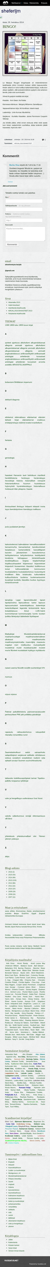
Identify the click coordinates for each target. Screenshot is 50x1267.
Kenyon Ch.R (30, 1001)
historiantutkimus (12, 483)
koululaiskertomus (26, 572)
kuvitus (33, 580)
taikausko (9, 778)
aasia (7, 911)
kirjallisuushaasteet (23, 143)
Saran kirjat (12, 1248)
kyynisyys (41, 580)
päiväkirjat (36, 714)
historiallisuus (39, 486)
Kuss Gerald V (38, 1133)
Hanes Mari (39, 997)
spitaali (8, 760)
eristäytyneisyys (11, 423)
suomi (7, 948)
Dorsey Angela (31, 989)
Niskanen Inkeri (37, 1085)
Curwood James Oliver (27, 987)
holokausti (9, 489)
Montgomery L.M (14, 1173)
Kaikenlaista (12, 1242)
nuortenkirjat (36, 668)
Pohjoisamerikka (39, 937)
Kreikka (8, 935)
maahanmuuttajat (12, 637)
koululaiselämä (11, 572)
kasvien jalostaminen (16, 553)
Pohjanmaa (28, 937)
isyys (7, 509)
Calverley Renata (37, 975)
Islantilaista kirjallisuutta (17, 308)
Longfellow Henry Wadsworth (20, 1006)
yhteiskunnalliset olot (26, 836)
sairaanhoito (40, 752)
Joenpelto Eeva (31, 1061)
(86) (11, 883)
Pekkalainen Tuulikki (34, 1092)
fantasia (8, 440)
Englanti (42, 913)
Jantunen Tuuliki (17, 1061)
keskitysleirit (40, 555)
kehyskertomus (26, 555)
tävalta (7, 927)
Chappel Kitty (18, 980)
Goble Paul (33, 994)
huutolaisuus (39, 483)
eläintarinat (32, 417)
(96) (11, 877)
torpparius (16, 781)
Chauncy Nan (30, 980)
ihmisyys (20, 506)
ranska (12, 946)
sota (43, 758)
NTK (43, 668)
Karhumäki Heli (11, 1066)
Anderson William (12, 966)
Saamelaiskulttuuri (13, 752)
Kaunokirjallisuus (14, 1168)
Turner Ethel (24, 1030)
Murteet (14, 650)
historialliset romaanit (35, 481)
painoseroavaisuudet (36, 712)
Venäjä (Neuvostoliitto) (33, 948)
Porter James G (11, 1018)
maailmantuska (38, 639)
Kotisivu (17, 215)
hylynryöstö (10, 486)
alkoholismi (25, 343)
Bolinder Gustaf (38, 970)
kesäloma (9, 558)
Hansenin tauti (20, 475)
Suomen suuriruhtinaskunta (29, 760)
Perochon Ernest (11, 1016)
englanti (11, 1184)
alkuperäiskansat (38, 343)
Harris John (9, 999)
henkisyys (25, 478)
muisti (20, 648)
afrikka (12, 911)
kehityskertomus (12, 555)
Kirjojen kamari (13, 1245)
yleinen (8, 839)
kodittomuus (40, 566)
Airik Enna (10, 963)
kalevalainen (23, 544)
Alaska (29, 911)
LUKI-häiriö (40, 611)
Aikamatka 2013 (14, 302)
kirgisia (26, 561)
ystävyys (15, 839)
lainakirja (9, 600)
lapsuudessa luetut (27, 603)
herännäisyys (39, 478)
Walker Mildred (38, 1032)
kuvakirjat (9, 580)
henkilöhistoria (11, 478)
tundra (17, 948)
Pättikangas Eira (11, 1097)
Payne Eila (18, 1092)
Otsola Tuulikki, (29, 1090)
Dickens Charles (18, 989)
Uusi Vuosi (38, 798)
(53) (11, 875)
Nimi (7, 197)
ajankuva (16, 343)
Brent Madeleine (37, 973)
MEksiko (42, 935)
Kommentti (9, 225)
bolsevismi (9, 382)
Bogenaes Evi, (39, 1122)
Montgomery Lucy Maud (20, 1011)
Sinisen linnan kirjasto (16, 1251)
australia (8, 913)
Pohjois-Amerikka (14, 1179)
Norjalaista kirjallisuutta (16, 314)
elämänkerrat (28, 420)
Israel (39, 924)
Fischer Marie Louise (30, 992)
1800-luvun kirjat (26, 325)
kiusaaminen (20, 566)
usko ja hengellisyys (13, 798)
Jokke (10, 1240)
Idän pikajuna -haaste (23, 489)
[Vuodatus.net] (11, 1260)
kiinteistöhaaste (38, 558)
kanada (24, 927)
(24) (11, 894)
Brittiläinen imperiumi (23, 382)
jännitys (22, 527)
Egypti (34, 913)
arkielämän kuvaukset (32, 356)
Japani (13, 927)
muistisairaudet (30, 648)
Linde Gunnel (27, 1136)
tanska (12, 948)
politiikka (28, 714)
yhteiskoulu (10, 836)
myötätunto (40, 650)
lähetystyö (15, 616)
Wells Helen (20, 1035)
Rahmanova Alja (26, 1018)
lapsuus (42, 603)
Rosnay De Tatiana (22, 1023)
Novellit (20, 668)
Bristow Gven (24, 975)
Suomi (42, 946)
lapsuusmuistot (11, 605)
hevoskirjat (9, 481)
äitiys (7, 856)
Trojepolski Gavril (11, 1030)
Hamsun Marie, (15, 1131)
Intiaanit (28, 506)
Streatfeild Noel (38, 1027)
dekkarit (8, 400)
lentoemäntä (34, 608)
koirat (7, 569)
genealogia (9, 458)
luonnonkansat (11, 614)
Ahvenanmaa (21, 911)
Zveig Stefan (29, 1039)
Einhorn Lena (16, 992)
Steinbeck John (15, 1027)
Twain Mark (34, 1030)
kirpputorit (9, 566)
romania (19, 946)
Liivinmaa (28, 935)
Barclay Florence (25, 968)
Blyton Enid (26, 970)
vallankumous (18, 816)
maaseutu (41, 642)
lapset (42, 600)
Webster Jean (10, 1035)
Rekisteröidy (34, 3)
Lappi (18, 600)
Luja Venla (28, 1080)
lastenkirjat (40, 605)
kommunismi (39, 569)
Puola (7, 946)
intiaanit (36, 506)
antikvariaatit (39, 354)
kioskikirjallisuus (11, 561)
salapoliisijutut (11, 755)
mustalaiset (22, 650)
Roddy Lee (9, 1023)
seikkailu (30, 755)
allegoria (8, 345)
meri (16, 645)
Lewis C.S (36, 1004)
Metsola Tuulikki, (36, 1083)
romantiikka (18, 735)
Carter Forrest (20, 978)
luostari (42, 614)
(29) (11, 891)
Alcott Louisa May (38, 963)
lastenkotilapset (11, 608)
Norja (17, 937)
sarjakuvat (22, 755)
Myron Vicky (35, 1011)
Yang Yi (15, 1039)
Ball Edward (38, 966)
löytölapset (34, 616)
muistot (42, 648)
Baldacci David (26, 966)
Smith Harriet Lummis (21, 1025)
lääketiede (24, 616)
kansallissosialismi (37, 544)
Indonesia (22, 924)
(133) (12, 880)
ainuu (19, 927)
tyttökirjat (24, 781)
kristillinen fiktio (12, 574)
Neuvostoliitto (10, 937)
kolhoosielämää (22, 569)
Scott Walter (34, 1023)
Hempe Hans (21, 999)
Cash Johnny (31, 978)
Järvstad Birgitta (25, 1133)
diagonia (15, 400)
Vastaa (10, 181)
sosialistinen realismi (31, 758)
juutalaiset (14, 527)
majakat (8, 645)
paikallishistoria (19, 712)
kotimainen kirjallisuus (16, 1196)
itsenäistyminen (16, 509)
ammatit (18, 345)
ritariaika (8, 735)
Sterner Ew (27, 1027)
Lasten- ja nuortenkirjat (16, 1170)
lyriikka (8, 616)
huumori (26, 483)
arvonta (42, 362)
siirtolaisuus (40, 755)
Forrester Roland (21, 994)
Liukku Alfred (18, 1080)
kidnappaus (22, 558)
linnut (26, 611)
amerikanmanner (39, 911)
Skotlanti (36, 946)
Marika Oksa (14, 165)
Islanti (34, 924)
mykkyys (31, 650)
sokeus (8, 758)
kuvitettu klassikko (21, 580)
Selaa (26, 3)
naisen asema (11, 668)
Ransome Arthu (17, 1020)
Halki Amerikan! (14, 305)
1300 (7, 325)
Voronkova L (25, 1032)
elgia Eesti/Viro (22, 913)
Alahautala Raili (11, 1054)
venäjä (28, 816)
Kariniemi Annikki (27, 1066)
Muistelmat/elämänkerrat (34, 634)
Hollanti (15, 924)
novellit (27, 668)
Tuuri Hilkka (14, 1107)
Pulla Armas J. (39, 1095)
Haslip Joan (27, 997)
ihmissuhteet (10, 506)
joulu (7, 527)
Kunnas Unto (19, 1071)
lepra (43, 608)
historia (20, 481)
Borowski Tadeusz (12, 973)
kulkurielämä (39, 574)
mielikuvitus (26, 645)
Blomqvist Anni (32, 1057)
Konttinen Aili (20, 1069)
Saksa (30, 946)
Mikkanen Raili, (23, 1085)
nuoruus (8, 677)
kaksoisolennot (11, 544)
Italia (43, 924)
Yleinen (42, 836)
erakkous (41, 420)
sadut (27, 752)
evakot (29, 423)
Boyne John (25, 973)
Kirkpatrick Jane (16, 1004)
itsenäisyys (28, 509)
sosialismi (16, 758)
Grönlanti (8, 924)
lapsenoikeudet (30, 600)
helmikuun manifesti (36, 475)
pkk (22, 714)
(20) (11, 889)
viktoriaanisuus (39, 816)
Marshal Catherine (32, 1008)
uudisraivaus (27, 798)
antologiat (9, 356)
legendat (23, 608)
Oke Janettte (15, 1013)
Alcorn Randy (22, 963)
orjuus (7, 694)
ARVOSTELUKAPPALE (22, 365)
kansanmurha (11, 547)
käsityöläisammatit (11, 583)
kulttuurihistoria (11, 577)
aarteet (8, 343)
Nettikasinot (16, 3)
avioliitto (8, 365)
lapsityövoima (11, 603)
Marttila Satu (21, 1083)
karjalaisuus (10, 550)
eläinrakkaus (20, 417)
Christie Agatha (24, 982)
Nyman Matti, (15, 1090)
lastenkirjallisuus (27, 605)
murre (7, 650)
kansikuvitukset (38, 547)
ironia (42, 506)
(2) (11, 872)
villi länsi (8, 819)
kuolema (24, 577)
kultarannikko (18, 935)
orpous (14, 694)
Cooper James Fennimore (26, 985)
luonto (35, 614)
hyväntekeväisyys (24, 486)
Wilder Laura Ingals (20, 1037)
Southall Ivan (35, 1025)
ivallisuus (37, 509)
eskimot (22, 423)
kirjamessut (28, 563)
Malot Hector (17, 1008)
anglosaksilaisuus (12, 354)
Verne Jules (14, 1032)
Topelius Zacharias (30, 1104)
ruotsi (25, 946)
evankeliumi (37, 423)
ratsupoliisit (40, 732)
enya (30, 927)
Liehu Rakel (29, 1078)
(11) (11, 897)
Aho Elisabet (27, 1054)
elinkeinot (9, 417)
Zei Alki (21, 1039)
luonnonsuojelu (25, 614)
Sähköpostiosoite (18, 205)
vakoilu (8, 816)
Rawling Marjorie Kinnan (34, 1020)
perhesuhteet (10, 714)
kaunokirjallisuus (14, 1193)
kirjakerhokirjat (39, 561)
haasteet (8, 475)
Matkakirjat (9, 634)
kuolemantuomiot (38, 577)
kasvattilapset (39, 550)
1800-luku (14, 325)
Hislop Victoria (33, 999)
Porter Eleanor (38, 1016)
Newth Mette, (18, 1138)
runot (25, 735)
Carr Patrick (9, 978)
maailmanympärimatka (14, 642)
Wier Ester (30, 1035)
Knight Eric (27, 1004)
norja (21, 937)
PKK (18, 714)
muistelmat (9, 648)
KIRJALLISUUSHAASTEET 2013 (20, 311)
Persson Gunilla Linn (35, 1138)
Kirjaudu (44, 3)
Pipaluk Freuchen (25, 1016)
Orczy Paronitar (27, 1013)
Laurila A (39, 1073)
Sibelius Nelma (17, 1102)
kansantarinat (24, 547)
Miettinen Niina (10, 1085)
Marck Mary (9, 1083)
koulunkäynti (40, 572)
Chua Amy (35, 982)
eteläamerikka (10, 916)
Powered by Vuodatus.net (37, 1264)
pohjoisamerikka (14, 1204)
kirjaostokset (40, 563)
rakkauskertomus (24, 732)
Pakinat (8, 712)
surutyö (14, 760)
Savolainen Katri (30, 1099)
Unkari (22, 948)
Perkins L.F (39, 1013)
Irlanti (29, 924)
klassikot (30, 566)
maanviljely (30, 642)
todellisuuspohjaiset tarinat (25, 778)
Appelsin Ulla (11, 1057)
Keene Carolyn (17, 1001)
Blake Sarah (16, 970)
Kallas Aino (28, 1064)
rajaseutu (9, 732)
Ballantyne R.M (11, 968)
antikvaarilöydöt (27, 354)
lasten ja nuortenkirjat (16, 1201)
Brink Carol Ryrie (11, 975)
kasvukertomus (38, 553)
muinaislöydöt (39, 645)
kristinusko (27, 574)
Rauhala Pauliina (26, 1097)
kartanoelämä (24, 550)
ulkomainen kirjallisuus (16, 1221)
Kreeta (39, 927)
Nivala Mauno (10, 1088)
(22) (11, 886)
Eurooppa (19, 916)
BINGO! (9, 26)
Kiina (34, 927)
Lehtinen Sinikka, (27, 1076)
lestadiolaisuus (11, 611)
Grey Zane (17, 997)
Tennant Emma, (15, 1104)
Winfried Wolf (34, 1037)
